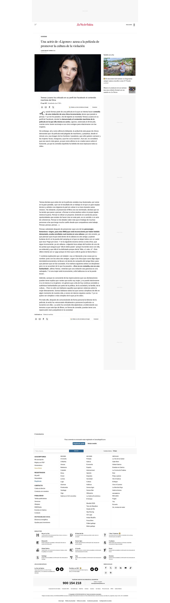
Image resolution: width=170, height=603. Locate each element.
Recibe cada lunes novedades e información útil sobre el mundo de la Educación (54, 542)
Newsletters (38, 478)
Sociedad (89, 479)
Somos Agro (90, 487)
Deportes (89, 476)
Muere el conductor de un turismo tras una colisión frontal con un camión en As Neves (115, 90)
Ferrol (62, 476)
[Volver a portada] (85, 24)
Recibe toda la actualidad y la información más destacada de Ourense (122, 557)
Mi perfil (37, 475)
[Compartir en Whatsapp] (42, 107)
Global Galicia (116, 464)
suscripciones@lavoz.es (98, 583)
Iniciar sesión (92, 443)
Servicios (37, 501)
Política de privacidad (70, 600)
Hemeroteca (38, 465)
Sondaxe (86, 588)
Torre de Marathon (92, 506)
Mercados (115, 496)
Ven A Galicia (116, 479)
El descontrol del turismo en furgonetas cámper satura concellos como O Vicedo (118, 79)
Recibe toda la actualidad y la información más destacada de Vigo (88, 557)
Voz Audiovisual (74, 588)
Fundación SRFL (65, 588)
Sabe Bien (115, 461)
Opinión (88, 473)
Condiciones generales (92, 600)
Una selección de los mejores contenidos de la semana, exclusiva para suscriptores (121, 535)
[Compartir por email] (45, 107)
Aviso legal (61, 600)
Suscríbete (38, 468)
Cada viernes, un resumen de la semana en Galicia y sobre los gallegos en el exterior (54, 550)
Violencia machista (48, 314)
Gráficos (89, 484)
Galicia (88, 461)
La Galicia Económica (93, 496)
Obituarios (89, 493)
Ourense (63, 484)
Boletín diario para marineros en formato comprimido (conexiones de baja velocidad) (120, 542)
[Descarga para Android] (61, 569)
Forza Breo (89, 520)
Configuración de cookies (106, 600)
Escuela (114, 504)
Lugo (62, 481)
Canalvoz (92, 588)
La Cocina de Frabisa (119, 470)
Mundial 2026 (90, 503)
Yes (113, 501)
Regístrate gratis (78, 443)
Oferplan (37, 504)
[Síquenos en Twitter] (111, 568)
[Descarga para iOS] (57, 569)
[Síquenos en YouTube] (126, 568)
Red (113, 473)
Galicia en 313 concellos (68, 496)
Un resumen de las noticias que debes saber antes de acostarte (86, 535)
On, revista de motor (118, 507)
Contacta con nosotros (42, 491)
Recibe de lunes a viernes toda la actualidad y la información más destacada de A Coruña (88, 550)
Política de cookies (81, 600)
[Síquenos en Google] (111, 573)
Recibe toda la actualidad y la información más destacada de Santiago (55, 557)
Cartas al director (40, 488)
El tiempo (89, 499)
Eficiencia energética (41, 519)
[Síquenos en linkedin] (121, 568)
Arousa (63, 464)
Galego (115, 451)
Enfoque (115, 481)
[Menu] (35, 24)
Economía (89, 464)
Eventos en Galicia (40, 510)
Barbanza (64, 467)
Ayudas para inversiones (42, 522)
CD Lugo (89, 514)
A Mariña (63, 461)
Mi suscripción (39, 459)
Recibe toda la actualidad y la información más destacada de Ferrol (122, 550)
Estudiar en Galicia (118, 467)
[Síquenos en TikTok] (130, 568)
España (88, 467)
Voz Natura (98, 588)
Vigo (62, 493)
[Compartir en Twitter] (53, 107)
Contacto (37, 513)
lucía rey (106, 83)
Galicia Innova (116, 490)
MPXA (112, 588)
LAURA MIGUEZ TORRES (47, 50)
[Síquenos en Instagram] (116, 568)
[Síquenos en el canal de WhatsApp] (106, 573)
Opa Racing (90, 512)
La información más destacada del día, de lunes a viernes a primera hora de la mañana (54, 535)
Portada (88, 459)
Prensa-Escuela (105, 588)
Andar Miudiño (91, 517)
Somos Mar (90, 490)
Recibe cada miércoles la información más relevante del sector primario (87, 542)
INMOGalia (38, 507)
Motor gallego (90, 526)
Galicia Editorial (118, 588)
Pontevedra (64, 487)
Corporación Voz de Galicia (54, 588)
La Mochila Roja (117, 487)
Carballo (63, 470)
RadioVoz (81, 588)
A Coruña (63, 459)
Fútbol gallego (90, 523)
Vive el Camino (117, 484)
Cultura (88, 481)
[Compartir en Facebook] (49, 107)
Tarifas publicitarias (41, 498)
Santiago (63, 490)
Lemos (63, 479)
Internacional (90, 470)
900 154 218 (72, 583)
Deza (62, 473)
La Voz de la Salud (118, 459)
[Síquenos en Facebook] (106, 568)
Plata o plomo (116, 476)
